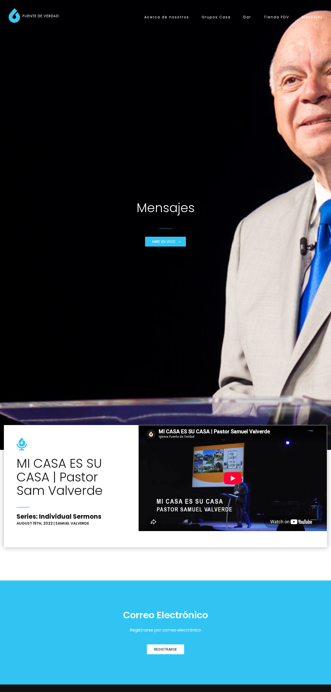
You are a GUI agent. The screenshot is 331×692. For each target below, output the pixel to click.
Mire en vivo (164, 241)
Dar (247, 17)
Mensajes (312, 17)
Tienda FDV (276, 17)
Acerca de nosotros (166, 17)
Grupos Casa (216, 17)
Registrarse (165, 649)
